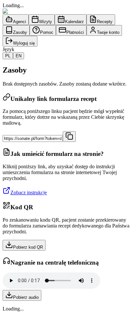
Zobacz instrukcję (28, 192)
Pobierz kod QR (28, 247)
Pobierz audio (26, 297)
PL (7, 55)
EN (18, 55)
